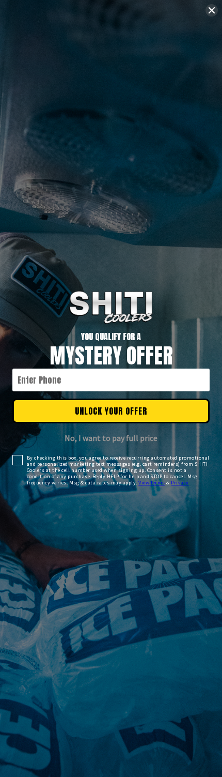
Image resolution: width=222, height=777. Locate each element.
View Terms (151, 482)
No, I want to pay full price (111, 438)
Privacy (179, 482)
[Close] (211, 10)
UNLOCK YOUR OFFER (111, 411)
